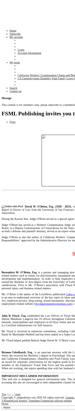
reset (17, 394)
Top (4, 394)
